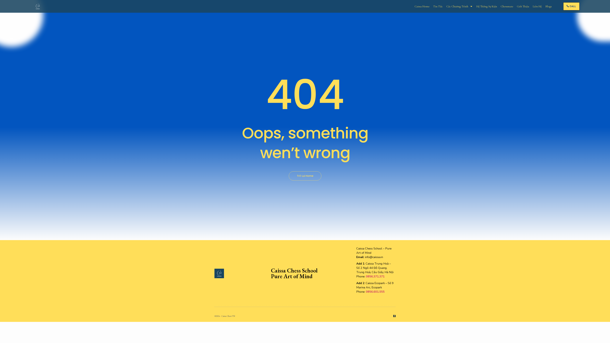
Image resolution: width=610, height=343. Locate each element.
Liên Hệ (537, 6)
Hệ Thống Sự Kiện (486, 6)
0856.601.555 (375, 292)
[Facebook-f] (394, 316)
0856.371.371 (375, 276)
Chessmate (507, 6)
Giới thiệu (523, 6)
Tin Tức (438, 6)
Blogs (548, 6)
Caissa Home (422, 6)
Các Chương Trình (457, 6)
